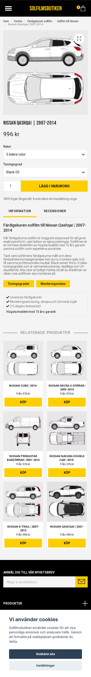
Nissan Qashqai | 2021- (67, 526)
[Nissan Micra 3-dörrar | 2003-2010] (67, 361)
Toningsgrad (12, 164)
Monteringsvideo (53, 284)
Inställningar (45, 665)
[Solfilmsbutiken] (46, 7)
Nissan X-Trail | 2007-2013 (23, 528)
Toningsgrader (19, 284)
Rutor (7, 146)
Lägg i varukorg (54, 186)
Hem (6, 21)
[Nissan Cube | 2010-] (23, 361)
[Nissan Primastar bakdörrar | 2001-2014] (23, 431)
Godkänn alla (45, 654)
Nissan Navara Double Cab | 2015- (66, 458)
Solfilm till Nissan (67, 21)
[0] (83, 9)
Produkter (12, 603)
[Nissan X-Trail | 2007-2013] (23, 502)
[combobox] (45, 154)
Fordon (18, 21)
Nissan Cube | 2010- (23, 385)
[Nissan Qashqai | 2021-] (67, 502)
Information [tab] (20, 211)
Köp (23, 402)
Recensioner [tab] (55, 211)
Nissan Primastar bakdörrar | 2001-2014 (23, 458)
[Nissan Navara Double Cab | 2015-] (67, 431)
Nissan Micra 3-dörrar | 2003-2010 (67, 387)
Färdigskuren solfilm (39, 21)
